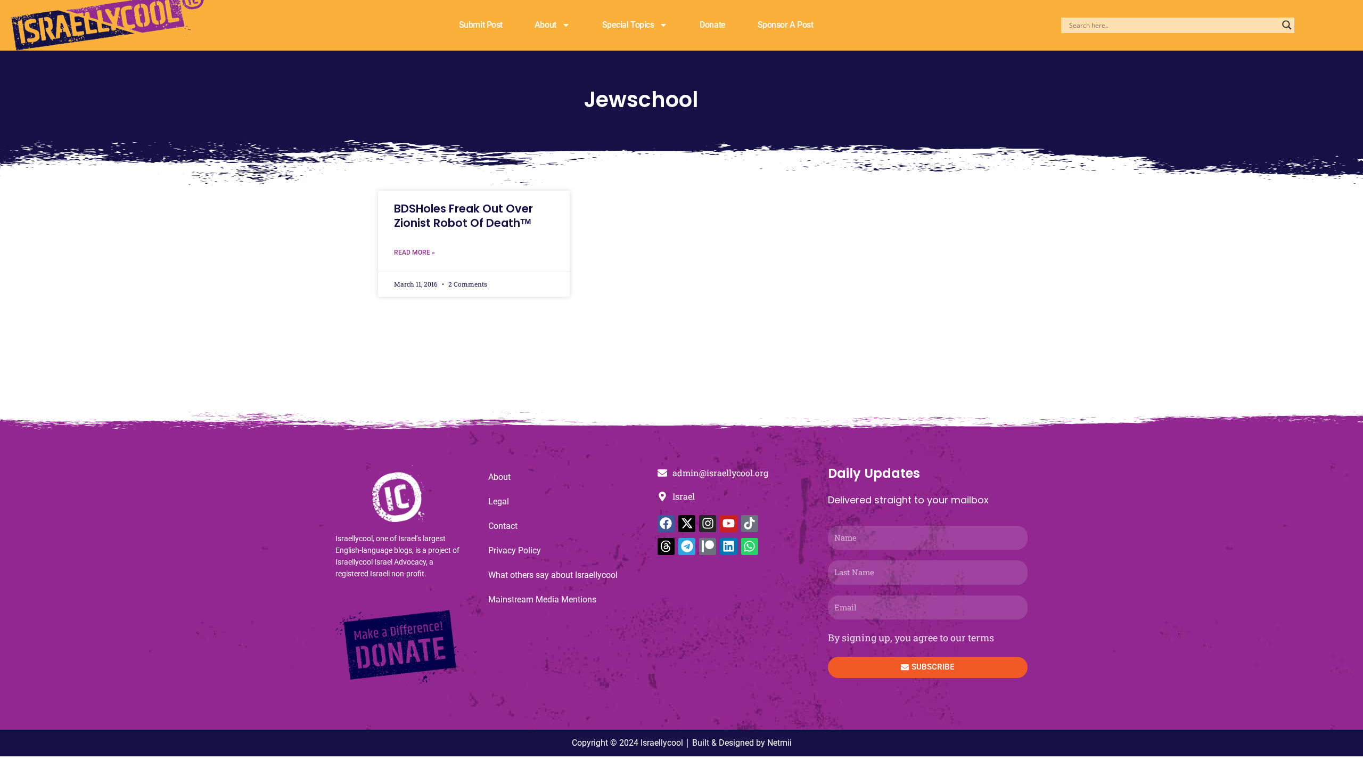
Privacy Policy (514, 550)
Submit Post (481, 25)
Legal (498, 501)
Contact (503, 526)
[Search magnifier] (1286, 25)
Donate (712, 25)
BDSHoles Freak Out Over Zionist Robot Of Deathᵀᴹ (463, 216)
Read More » (414, 252)
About (545, 25)
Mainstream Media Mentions (542, 599)
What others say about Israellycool (553, 575)
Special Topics (628, 25)
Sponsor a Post (786, 25)
